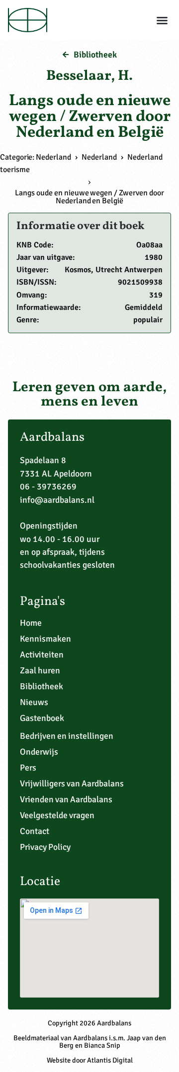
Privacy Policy (45, 847)
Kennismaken (45, 639)
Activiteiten (42, 654)
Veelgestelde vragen (57, 815)
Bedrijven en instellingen (66, 736)
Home (31, 623)
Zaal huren (40, 670)
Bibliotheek (41, 686)
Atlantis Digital (110, 1060)
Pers (28, 768)
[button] (162, 20)
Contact (34, 831)
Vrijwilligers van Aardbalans (72, 783)
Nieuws (34, 702)
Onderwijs (39, 752)
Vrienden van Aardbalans (66, 799)
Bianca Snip (102, 1045)
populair (148, 320)
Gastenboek (42, 718)
